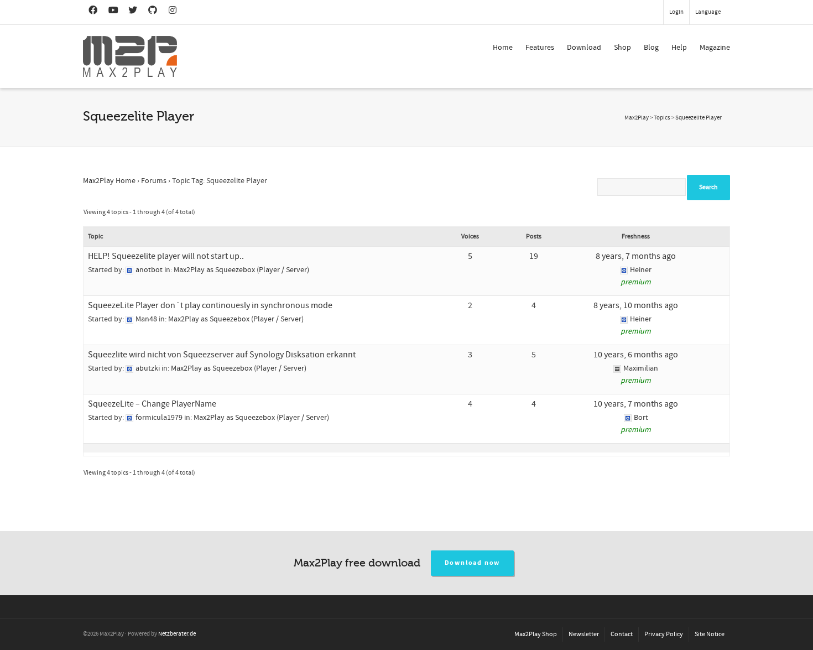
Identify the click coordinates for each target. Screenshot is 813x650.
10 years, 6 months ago (635, 354)
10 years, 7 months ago (635, 403)
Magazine (715, 48)
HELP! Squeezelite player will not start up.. (166, 256)
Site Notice (710, 634)
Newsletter (584, 634)
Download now (473, 563)
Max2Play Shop (535, 634)
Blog (651, 48)
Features (539, 48)
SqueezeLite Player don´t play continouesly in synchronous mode (210, 305)
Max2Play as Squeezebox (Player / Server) (241, 270)
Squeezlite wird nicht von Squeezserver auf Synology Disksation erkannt (222, 354)
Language (708, 12)
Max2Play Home (109, 181)
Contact (622, 634)
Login (676, 12)
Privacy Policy (663, 634)
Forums (153, 181)
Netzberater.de (177, 634)
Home (503, 48)
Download (584, 48)
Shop (622, 48)
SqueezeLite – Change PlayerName (152, 403)
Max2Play (636, 118)
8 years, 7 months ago (636, 256)
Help (679, 48)
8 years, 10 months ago (635, 305)
